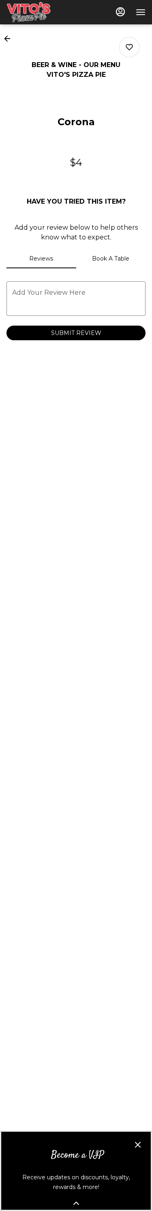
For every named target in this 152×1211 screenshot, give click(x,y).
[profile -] (120, 12)
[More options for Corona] (129, 47)
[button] (9, 38)
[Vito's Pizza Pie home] (42, 12)
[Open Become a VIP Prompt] (76, 1203)
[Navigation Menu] (141, 12)
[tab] (41, 258)
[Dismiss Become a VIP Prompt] (138, 1144)
